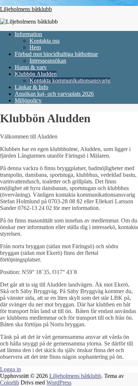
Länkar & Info (31, 87)
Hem (35, 47)
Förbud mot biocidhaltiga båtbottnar (56, 54)
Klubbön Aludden (36, 74)
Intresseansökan (47, 60)
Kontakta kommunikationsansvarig (69, 80)
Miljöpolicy (28, 100)
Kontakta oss (44, 41)
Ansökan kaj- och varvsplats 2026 (54, 94)
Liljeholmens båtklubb (26, 9)
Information (28, 34)
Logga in (10, 369)
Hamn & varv (31, 67)
